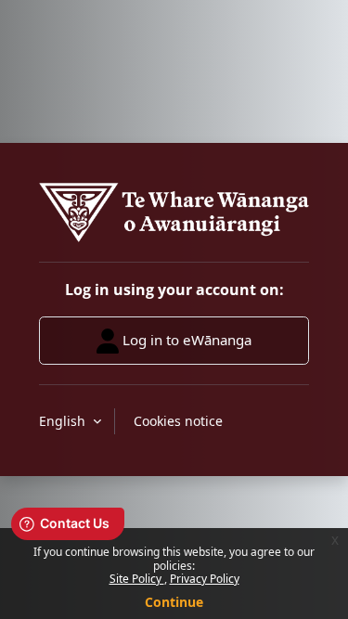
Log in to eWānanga (185, 338)
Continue (174, 602)
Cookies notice (178, 421)
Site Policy (137, 579)
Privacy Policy (204, 579)
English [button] (64, 421)
